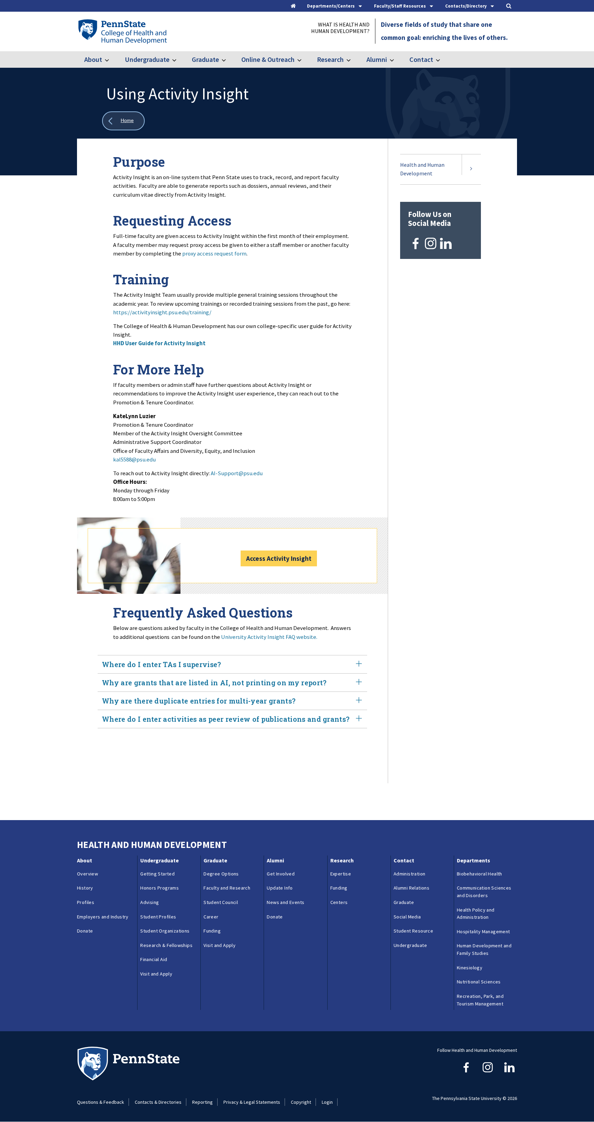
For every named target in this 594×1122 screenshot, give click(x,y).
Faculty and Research (227, 888)
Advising (149, 902)
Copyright (301, 1102)
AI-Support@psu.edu (237, 473)
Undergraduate (147, 59)
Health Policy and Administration (476, 914)
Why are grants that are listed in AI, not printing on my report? (214, 682)
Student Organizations (164, 931)
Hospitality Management (483, 931)
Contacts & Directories (158, 1102)
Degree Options (221, 874)
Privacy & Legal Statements (251, 1102)
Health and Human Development (422, 169)
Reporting (202, 1102)
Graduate (205, 59)
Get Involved (281, 874)
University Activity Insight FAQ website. (269, 637)
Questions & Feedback (100, 1102)
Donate (85, 931)
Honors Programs (159, 888)
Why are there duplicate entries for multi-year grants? (199, 700)
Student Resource (413, 931)
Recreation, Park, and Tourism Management (480, 1000)
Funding (212, 931)
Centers (339, 902)
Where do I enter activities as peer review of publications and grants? (226, 719)
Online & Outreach (268, 59)
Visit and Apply (156, 974)
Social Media (407, 917)
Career (211, 917)
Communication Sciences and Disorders (484, 891)
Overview (87, 874)
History (85, 888)
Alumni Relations (411, 888)
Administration (410, 874)
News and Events (285, 902)
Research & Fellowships (166, 945)
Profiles (85, 902)
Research (330, 59)
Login (327, 1102)
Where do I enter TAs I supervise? (161, 664)
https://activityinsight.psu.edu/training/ (162, 312)
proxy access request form (214, 253)
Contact (421, 59)
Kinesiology (469, 968)
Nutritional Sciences (479, 982)
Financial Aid (153, 959)
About (93, 59)
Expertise (340, 874)
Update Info (280, 888)
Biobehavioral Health (479, 874)
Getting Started (157, 874)
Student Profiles (158, 917)
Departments (473, 860)
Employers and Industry (103, 917)
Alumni (376, 59)
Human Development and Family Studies (484, 949)
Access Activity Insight (278, 558)
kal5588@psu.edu (134, 459)
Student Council (221, 902)
